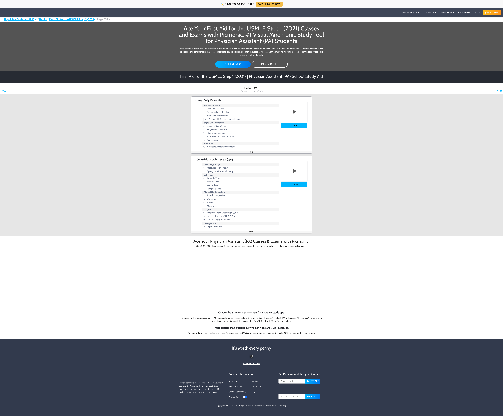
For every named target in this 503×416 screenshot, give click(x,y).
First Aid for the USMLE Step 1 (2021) (72, 19)
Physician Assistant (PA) (19, 19)
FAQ (253, 391)
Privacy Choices (236, 397)
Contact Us (256, 386)
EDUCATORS (464, 12)
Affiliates (255, 381)
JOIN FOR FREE (269, 64)
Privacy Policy (259, 406)
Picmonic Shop (235, 386)
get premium (233, 64)
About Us (233, 381)
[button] (251, 279)
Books (43, 19)
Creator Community (237, 391)
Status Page (282, 406)
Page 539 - (103, 19)
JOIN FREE (491, 12)
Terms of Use (271, 406)
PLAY (296, 125)
